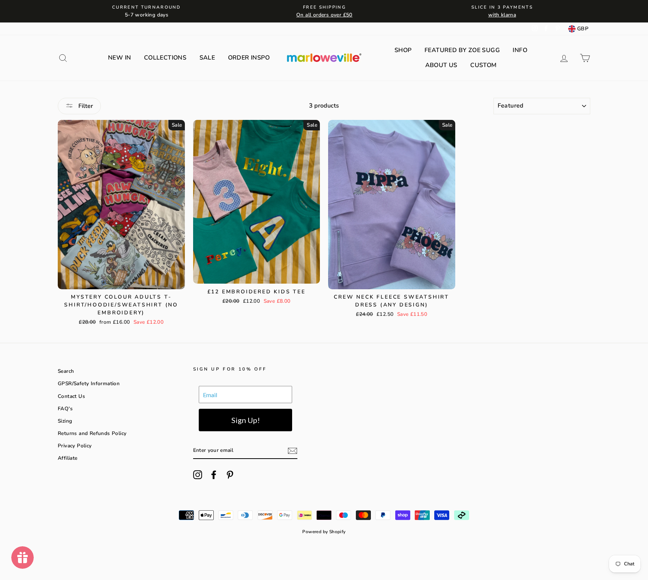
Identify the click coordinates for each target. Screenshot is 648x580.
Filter (85, 106)
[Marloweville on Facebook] (213, 474)
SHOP (403, 50)
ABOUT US (441, 65)
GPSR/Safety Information (89, 383)
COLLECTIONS (165, 58)
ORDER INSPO (249, 58)
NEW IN (119, 58)
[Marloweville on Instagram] (197, 474)
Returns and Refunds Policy (92, 433)
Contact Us (71, 396)
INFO (520, 50)
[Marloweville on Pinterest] (229, 474)
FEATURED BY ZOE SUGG (462, 50)
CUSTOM (483, 65)
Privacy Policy (75, 445)
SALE (207, 58)
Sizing (65, 421)
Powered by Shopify (323, 532)
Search (66, 371)
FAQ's (65, 408)
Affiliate (68, 458)
